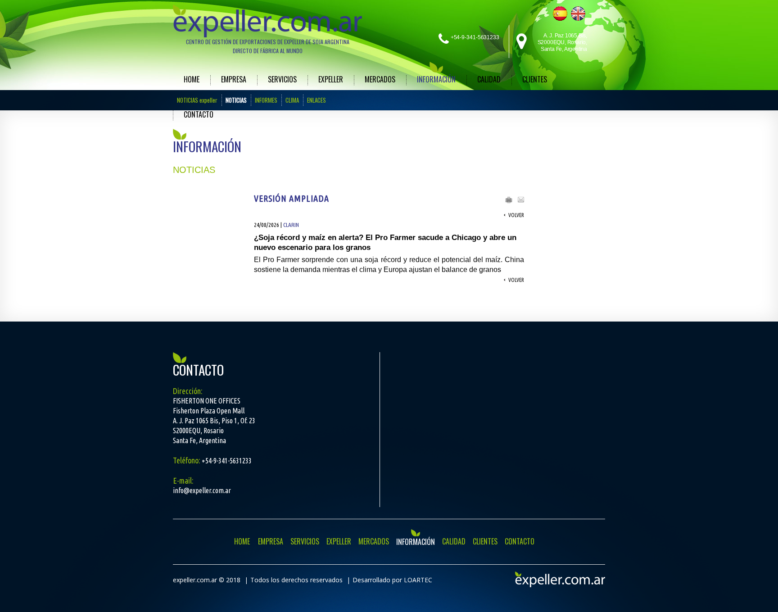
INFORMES (266, 99)
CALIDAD (489, 79)
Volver (516, 215)
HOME (191, 79)
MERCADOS (380, 79)
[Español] (560, 13)
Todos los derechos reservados (296, 580)
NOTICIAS (236, 99)
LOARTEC (418, 580)
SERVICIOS (282, 79)
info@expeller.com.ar (202, 490)
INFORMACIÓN (436, 79)
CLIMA (292, 99)
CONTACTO (198, 114)
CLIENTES (534, 79)
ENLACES (316, 99)
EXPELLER (330, 79)
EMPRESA (233, 79)
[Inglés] (578, 13)
